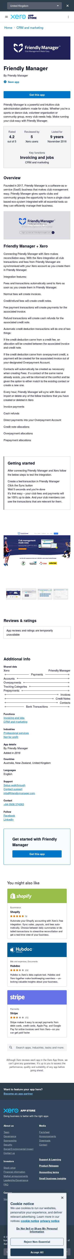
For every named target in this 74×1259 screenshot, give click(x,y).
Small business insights (52, 1178)
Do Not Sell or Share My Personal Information (36, 1230)
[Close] (67, 6)
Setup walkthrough (14, 785)
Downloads (44, 1140)
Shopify (15, 912)
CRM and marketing (15, 721)
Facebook (9, 815)
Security (8, 1144)
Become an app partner (18, 1094)
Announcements (47, 1136)
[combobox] (41, 1047)
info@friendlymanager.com (19, 793)
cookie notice (30, 1221)
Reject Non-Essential (37, 1241)
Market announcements (16, 1176)
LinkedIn (8, 819)
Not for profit (11, 737)
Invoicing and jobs (14, 718)
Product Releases (49, 1165)
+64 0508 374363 (14, 804)
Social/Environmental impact (18, 1149)
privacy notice (49, 1221)
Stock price (9, 1167)
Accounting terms (49, 1172)
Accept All (37, 1252)
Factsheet (44, 1132)
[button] (37, 225)
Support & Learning (50, 1159)
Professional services (16, 733)
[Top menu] (68, 17)
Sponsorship (10, 1140)
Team (6, 1132)
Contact (43, 1144)
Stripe (14, 1013)
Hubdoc (15, 966)
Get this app (37, 95)
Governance (10, 1136)
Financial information (14, 1171)
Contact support (13, 789)
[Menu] (6, 16)
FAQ (6, 1184)
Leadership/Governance (16, 1180)
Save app (13, 82)
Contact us (9, 1153)
